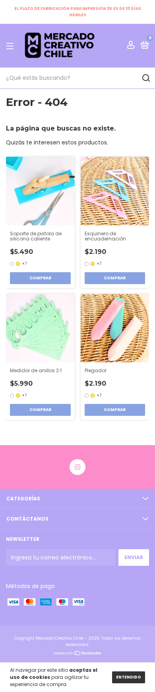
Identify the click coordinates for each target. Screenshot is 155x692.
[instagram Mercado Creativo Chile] (77, 467)
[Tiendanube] (78, 654)
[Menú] (11, 45)
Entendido (128, 677)
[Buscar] (145, 78)
